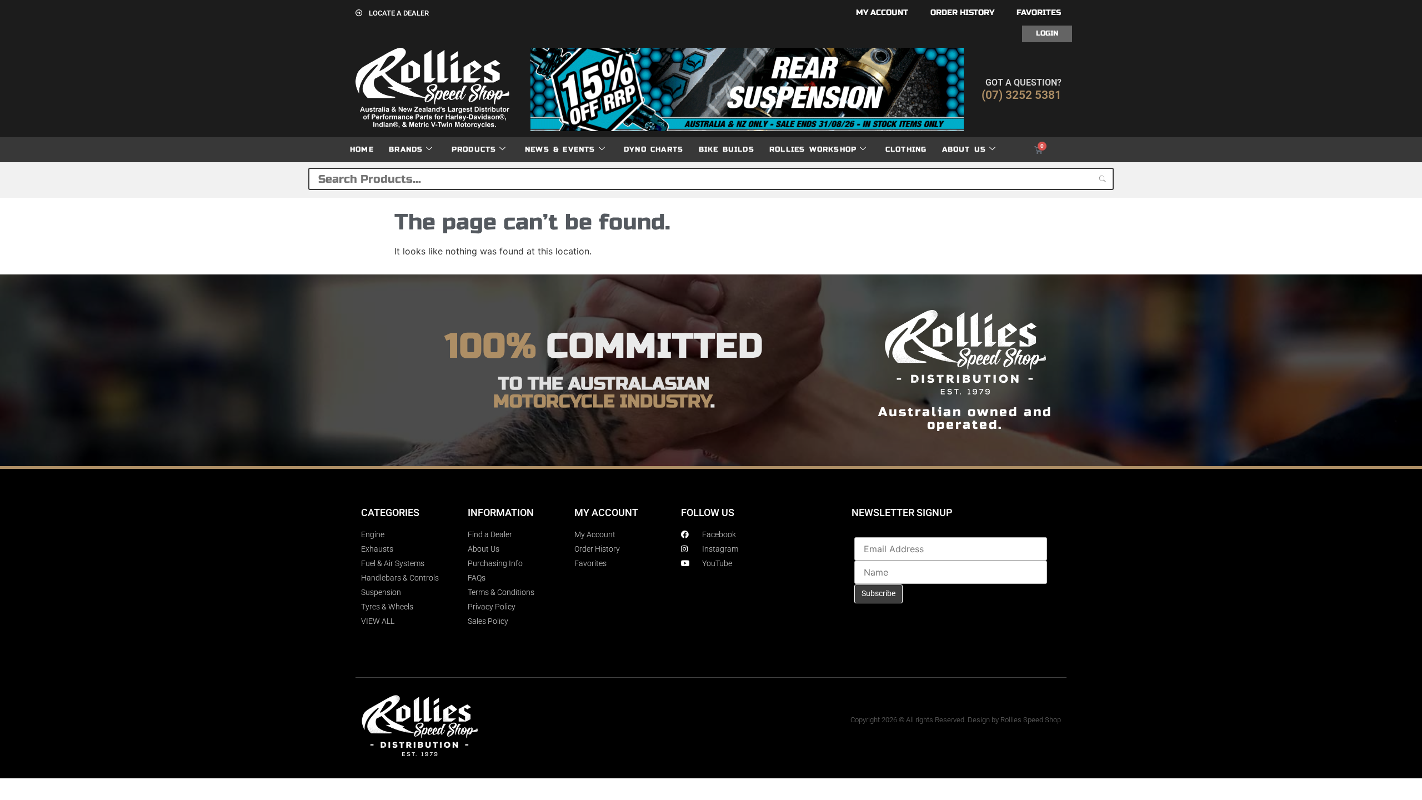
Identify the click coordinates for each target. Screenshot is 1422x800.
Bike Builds (726, 149)
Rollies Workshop (813, 149)
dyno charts (653, 149)
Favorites (1039, 12)
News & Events (560, 149)
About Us (964, 149)
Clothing (906, 149)
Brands (406, 149)
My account (882, 12)
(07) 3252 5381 (1022, 95)
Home (362, 149)
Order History (962, 12)
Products (474, 149)
